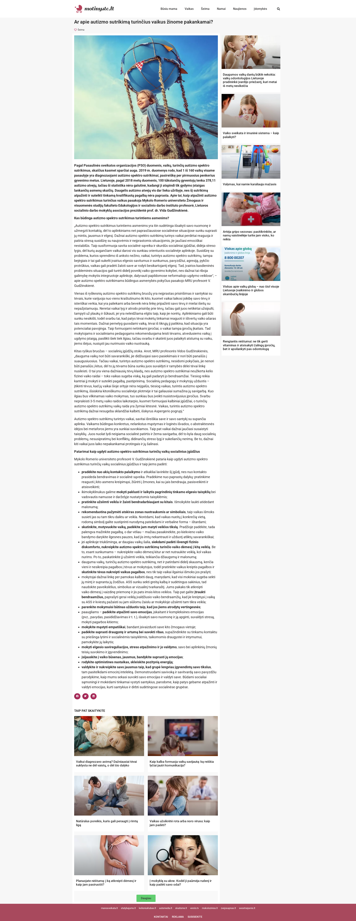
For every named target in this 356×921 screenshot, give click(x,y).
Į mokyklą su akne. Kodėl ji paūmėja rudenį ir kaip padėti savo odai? (181, 882)
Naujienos (239, 9)
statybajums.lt (128, 908)
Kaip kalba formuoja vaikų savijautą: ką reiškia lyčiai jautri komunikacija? (182, 763)
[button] (278, 9)
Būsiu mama (169, 9)
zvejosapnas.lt (228, 908)
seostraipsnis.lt (247, 908)
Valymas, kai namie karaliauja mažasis (249, 184)
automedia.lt (165, 908)
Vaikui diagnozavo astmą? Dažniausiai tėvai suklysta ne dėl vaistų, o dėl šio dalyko (106, 763)
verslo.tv (194, 908)
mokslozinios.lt (210, 908)
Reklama (178, 916)
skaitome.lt (181, 908)
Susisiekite (195, 916)
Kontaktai (161, 916)
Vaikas (189, 9)
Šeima (205, 9)
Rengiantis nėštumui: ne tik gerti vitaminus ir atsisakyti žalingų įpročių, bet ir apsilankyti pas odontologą (249, 345)
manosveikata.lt (109, 908)
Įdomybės (260, 9)
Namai (221, 9)
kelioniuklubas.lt (147, 908)
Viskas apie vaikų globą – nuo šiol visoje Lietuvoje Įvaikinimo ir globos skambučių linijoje (251, 290)
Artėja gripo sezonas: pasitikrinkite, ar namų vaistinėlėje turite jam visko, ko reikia (249, 235)
